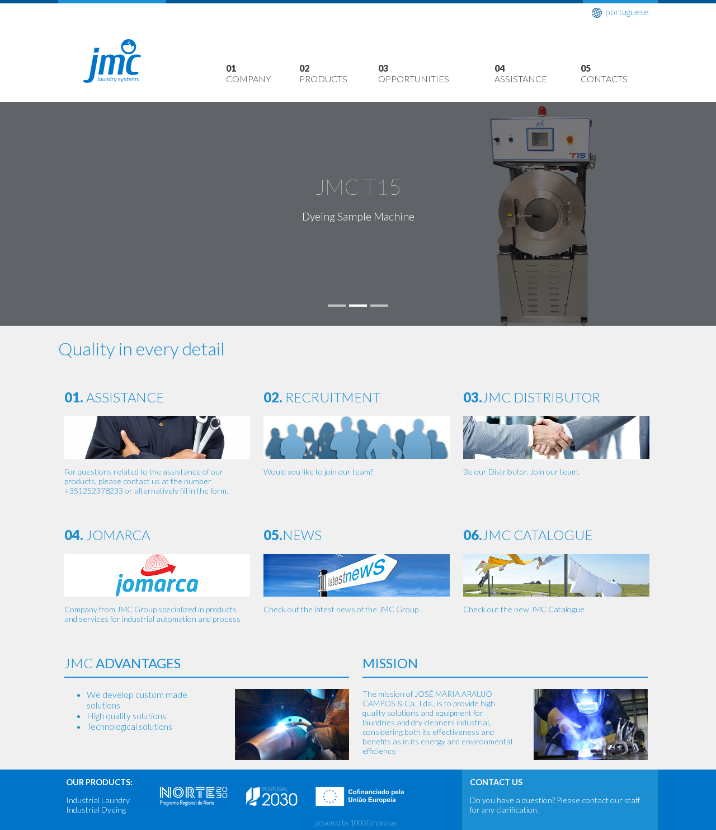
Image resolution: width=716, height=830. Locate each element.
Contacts (604, 73)
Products (323, 73)
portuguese (627, 11)
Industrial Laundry (98, 800)
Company (248, 73)
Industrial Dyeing (96, 809)
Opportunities (413, 73)
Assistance (520, 73)
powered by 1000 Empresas (356, 822)
